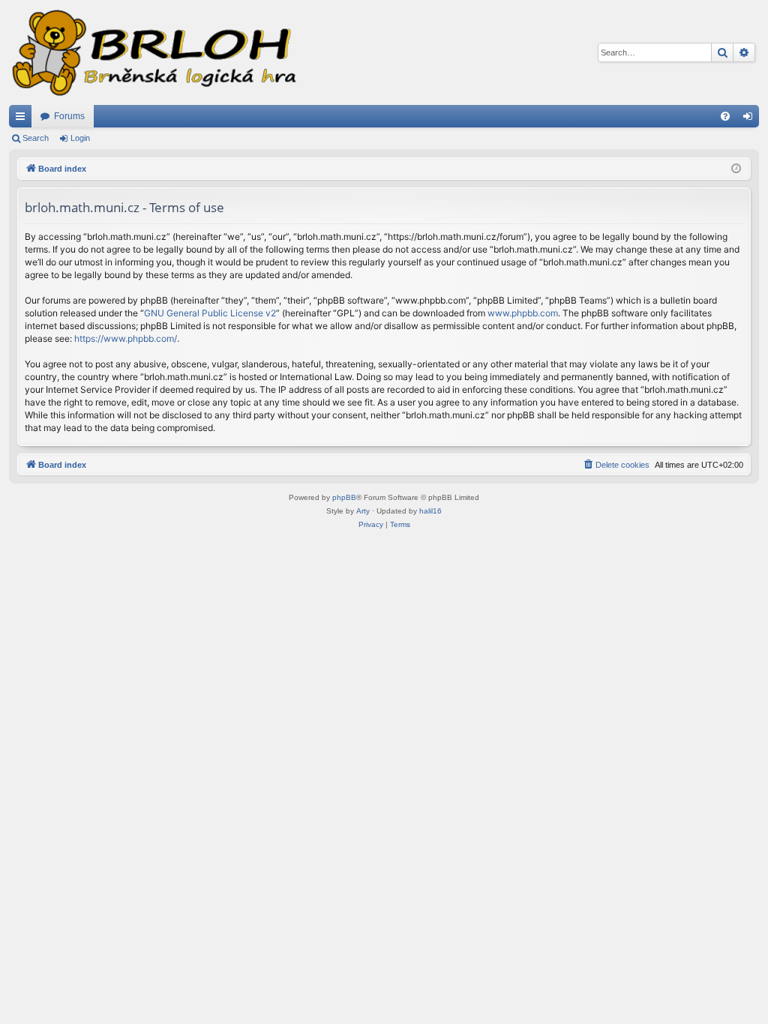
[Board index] (153, 52)
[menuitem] (725, 116)
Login (80, 137)
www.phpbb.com (523, 313)
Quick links (23, 119)
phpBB (344, 497)
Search (35, 137)
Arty (363, 511)
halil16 (430, 511)
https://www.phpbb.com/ (125, 338)
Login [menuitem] (750, 119)
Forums (69, 116)
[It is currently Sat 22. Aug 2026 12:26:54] (736, 169)
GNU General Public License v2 (210, 313)
